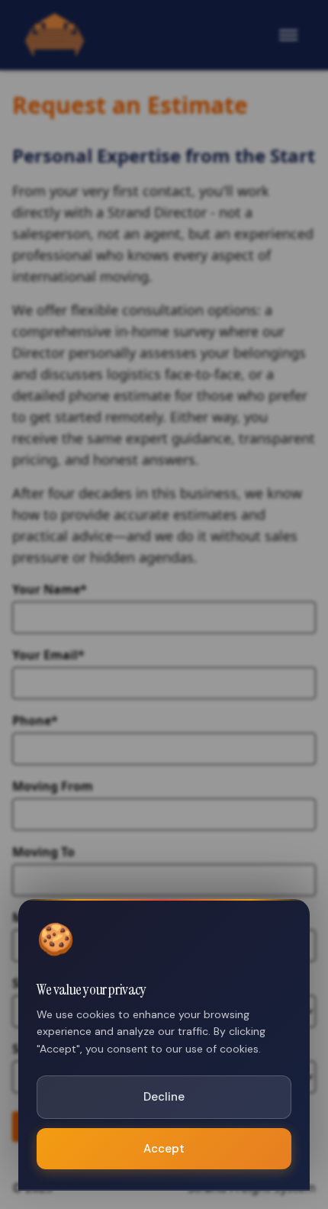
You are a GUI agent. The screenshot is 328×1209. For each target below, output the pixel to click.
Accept (164, 1148)
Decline (164, 1096)
